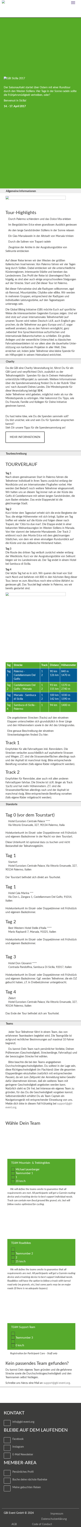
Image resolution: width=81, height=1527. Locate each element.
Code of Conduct (42, 1524)
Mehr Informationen (25, 437)
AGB (14, 1524)
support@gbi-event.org (57, 1383)
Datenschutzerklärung (54, 1519)
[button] (40, 190)
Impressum (56, 1513)
